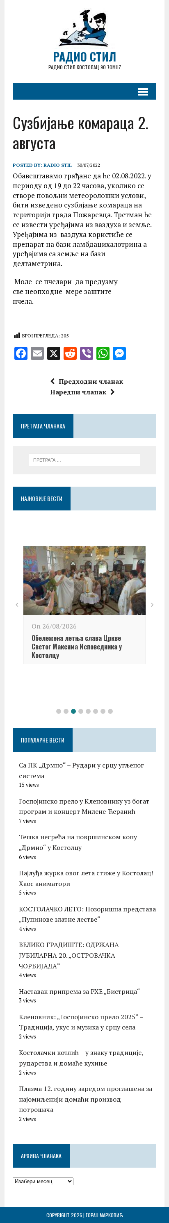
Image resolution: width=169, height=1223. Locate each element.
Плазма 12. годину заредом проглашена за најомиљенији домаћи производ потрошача (85, 1099)
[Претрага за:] (84, 459)
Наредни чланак (78, 391)
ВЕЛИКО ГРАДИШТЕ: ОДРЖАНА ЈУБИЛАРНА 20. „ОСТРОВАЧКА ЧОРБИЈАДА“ (69, 955)
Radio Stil (57, 165)
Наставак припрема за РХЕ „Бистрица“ (79, 991)
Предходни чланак (91, 381)
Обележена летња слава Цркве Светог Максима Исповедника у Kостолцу (77, 646)
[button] (58, 711)
